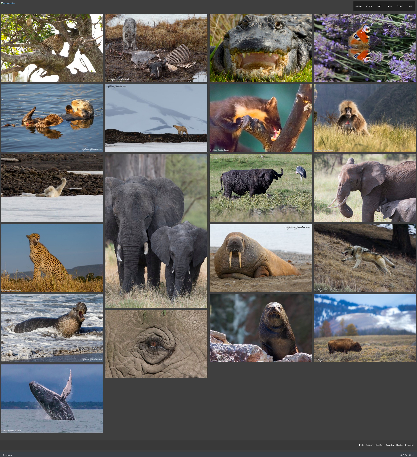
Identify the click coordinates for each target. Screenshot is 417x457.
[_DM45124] (156, 344)
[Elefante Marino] (52, 328)
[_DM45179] (261, 188)
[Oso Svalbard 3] (156, 118)
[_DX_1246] (156, 231)
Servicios (390, 445)
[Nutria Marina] (52, 118)
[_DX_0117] (365, 48)
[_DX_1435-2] (52, 398)
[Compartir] (401, 455)
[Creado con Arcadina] (4, 455)
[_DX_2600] (365, 328)
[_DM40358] (261, 328)
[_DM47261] (156, 48)
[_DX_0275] (52, 48)
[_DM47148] (365, 258)
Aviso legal (9, 455)
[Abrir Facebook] (403, 455)
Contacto (409, 445)
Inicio (361, 445)
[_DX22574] (261, 118)
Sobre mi (369, 445)
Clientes (399, 445)
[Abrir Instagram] (406, 455)
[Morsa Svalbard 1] (261, 258)
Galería (379, 445)
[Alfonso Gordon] (8, 4)
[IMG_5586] (365, 118)
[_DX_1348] (365, 188)
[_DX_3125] (52, 258)
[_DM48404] (52, 188)
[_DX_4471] (261, 48)
